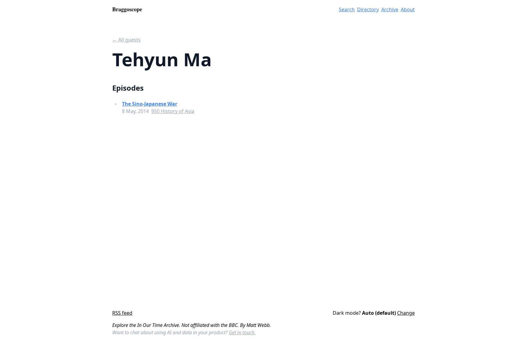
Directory (368, 9)
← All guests (126, 39)
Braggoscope (127, 9)
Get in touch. (242, 332)
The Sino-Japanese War (149, 103)
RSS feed (122, 313)
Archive (389, 9)
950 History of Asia (172, 111)
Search (347, 9)
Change (406, 313)
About (408, 9)
